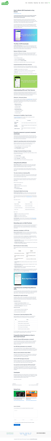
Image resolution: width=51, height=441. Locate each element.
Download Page (31, 2)
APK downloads (34, 218)
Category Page (36, 2)
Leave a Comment (16, 400)
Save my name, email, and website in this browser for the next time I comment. (24, 422)
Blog (39, 2)
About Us (42, 2)
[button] (49, 3)
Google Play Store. (29, 99)
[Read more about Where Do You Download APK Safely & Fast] (31, 393)
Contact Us (46, 2)
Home (26, 2)
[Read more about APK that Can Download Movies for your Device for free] (19, 393)
